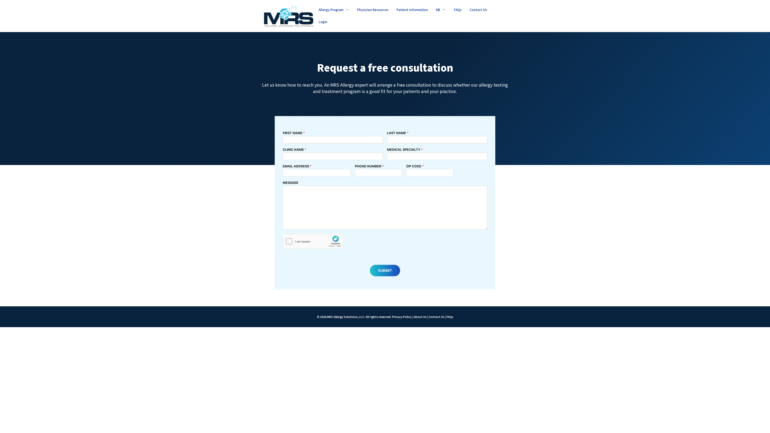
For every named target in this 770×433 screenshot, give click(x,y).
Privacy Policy (402, 317)
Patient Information (412, 9)
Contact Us (478, 9)
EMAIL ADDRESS (297, 166)
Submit (385, 270)
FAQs (458, 9)
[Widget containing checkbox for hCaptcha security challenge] (313, 241)
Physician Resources (373, 9)
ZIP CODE (415, 166)
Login (323, 21)
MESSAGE (290, 183)
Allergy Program (331, 9)
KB (438, 9)
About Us (420, 317)
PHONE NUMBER (369, 166)
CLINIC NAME (294, 150)
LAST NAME (397, 133)
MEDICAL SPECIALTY (405, 150)
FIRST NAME (294, 133)
